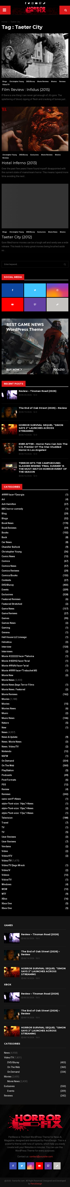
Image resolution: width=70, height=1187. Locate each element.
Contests (6, 580)
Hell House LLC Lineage (14, 637)
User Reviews (9, 837)
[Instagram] (33, 3)
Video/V (6, 870)
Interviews (7, 651)
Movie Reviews (43, 81)
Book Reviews (9, 528)
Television (7, 817)
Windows (6, 884)
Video (5, 851)
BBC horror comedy (12, 509)
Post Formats (9, 780)
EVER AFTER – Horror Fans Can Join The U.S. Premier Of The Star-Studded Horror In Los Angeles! (43, 447)
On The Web (8, 765)
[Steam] (44, 3)
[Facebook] (25, 3)
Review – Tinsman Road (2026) (37, 391)
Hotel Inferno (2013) (19, 163)
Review (5, 789)
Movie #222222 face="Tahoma (18, 656)
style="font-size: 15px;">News (17, 808)
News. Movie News (11, 741)
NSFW (5, 756)
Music (5, 713)
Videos (5, 875)
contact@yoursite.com (41, 1156)
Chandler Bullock (11, 547)
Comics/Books (10, 575)
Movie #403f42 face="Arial (16, 661)
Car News (7, 542)
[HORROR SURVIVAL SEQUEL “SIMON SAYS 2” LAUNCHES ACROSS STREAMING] (9, 429)
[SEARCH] (64, 264)
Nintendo (6, 751)
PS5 (4, 784)
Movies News (9, 708)
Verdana (6, 846)
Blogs (4, 81)
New (4, 727)
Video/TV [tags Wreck (13, 865)
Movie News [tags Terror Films (18, 684)
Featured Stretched (12, 604)
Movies (54, 81)
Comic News (8, 556)
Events (5, 589)
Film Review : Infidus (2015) (26, 89)
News (4, 732)
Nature (5, 723)
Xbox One (7, 903)
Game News (8, 608)
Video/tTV (7, 856)
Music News (8, 718)
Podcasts (7, 775)
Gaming (6, 627)
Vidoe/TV (7, 879)
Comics (6, 561)
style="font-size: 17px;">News (17, 813)
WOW (4, 889)
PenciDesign (36, 1184)
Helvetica (7, 642)
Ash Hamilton (9, 504)
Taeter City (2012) (17, 237)
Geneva (6, 632)
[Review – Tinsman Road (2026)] (9, 395)
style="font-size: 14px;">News (17, 803)
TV (3, 827)
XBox (4, 898)
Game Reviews (9, 613)
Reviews (62, 81)
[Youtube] (36, 3)
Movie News (52, 232)
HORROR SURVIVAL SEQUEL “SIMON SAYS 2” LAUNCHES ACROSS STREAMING (41, 428)
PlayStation (8, 770)
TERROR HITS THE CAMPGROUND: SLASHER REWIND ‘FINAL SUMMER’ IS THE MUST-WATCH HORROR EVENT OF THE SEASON (43, 467)
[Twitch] (40, 3)
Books (5, 532)
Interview (6, 646)
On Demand (8, 760)
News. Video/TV (10, 746)
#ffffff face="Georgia (13, 494)
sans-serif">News (11, 799)
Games (5, 618)
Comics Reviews (10, 570)
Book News (8, 523)
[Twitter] (29, 3)
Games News (9, 623)
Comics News (9, 566)
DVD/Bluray (30, 81)
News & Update (9, 737)
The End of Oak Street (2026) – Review (43, 408)
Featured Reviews (11, 599)
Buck (4, 537)
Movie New (7, 675)
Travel (5, 822)
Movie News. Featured (13, 689)
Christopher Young (16, 81)
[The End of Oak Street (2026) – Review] (9, 412)
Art (3, 499)
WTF (4, 894)
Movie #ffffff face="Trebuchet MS (19, 670)
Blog (4, 513)
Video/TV (5, 85)
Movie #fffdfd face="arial (15, 665)
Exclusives (34, 155)
